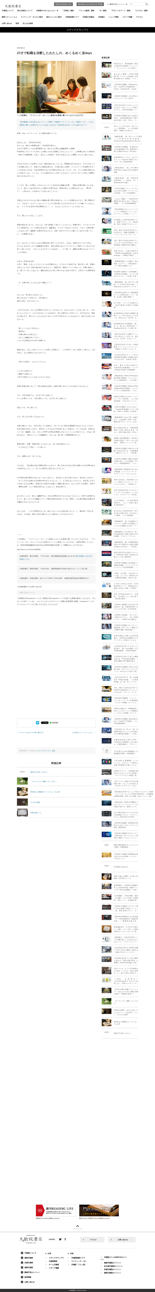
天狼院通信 (53, 1261)
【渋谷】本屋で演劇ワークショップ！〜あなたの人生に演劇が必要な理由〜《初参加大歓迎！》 (126, 991)
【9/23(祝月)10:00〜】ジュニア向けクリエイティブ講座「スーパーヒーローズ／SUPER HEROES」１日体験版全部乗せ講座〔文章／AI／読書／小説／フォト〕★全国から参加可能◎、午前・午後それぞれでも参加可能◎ (133, 794)
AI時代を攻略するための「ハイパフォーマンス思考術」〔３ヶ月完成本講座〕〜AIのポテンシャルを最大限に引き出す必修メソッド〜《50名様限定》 (126, 399)
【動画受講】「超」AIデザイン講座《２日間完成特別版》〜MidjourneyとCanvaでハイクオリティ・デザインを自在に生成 (126, 284)
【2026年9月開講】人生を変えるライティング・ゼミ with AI (126, 97)
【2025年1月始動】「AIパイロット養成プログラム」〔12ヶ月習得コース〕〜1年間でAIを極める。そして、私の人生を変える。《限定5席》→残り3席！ (126, 617)
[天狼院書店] (13, 5)
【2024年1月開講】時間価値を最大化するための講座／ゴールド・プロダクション (126, 856)
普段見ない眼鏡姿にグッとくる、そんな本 (45, 792)
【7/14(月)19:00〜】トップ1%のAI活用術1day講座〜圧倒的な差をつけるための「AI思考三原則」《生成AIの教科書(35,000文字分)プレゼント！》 (126, 357)
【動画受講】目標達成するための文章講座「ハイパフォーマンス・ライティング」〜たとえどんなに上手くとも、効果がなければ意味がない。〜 (126, 471)
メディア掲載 (127, 17)
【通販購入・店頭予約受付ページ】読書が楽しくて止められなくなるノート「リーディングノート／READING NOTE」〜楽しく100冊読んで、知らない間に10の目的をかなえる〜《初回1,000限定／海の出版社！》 (126, 939)
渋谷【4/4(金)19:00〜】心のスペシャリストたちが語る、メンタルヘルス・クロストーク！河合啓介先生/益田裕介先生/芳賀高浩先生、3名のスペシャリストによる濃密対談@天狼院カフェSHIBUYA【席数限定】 (126, 492)
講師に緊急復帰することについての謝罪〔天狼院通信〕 (126, 846)
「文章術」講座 (68, 10)
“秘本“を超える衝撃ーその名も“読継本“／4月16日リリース (126, 877)
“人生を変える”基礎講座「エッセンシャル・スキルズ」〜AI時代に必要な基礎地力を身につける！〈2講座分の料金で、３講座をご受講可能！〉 (126, 763)
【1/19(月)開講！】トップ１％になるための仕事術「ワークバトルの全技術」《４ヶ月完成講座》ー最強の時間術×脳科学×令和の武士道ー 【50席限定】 (126, 191)
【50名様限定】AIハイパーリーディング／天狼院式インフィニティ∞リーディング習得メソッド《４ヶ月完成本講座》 (126, 211)
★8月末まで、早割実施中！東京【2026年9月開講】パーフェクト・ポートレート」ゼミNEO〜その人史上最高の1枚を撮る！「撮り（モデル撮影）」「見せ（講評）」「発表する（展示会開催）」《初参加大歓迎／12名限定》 (126, 66)
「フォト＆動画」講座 (85, 10)
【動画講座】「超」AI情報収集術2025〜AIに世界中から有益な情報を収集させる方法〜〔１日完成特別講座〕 (126, 544)
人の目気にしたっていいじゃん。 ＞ (84, 732)
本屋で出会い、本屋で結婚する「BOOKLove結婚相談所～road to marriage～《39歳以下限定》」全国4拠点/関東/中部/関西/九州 (126, 253)
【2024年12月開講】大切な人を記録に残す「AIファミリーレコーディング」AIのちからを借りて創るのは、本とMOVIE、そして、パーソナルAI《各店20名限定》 (126, 669)
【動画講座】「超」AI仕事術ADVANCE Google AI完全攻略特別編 (126, 170)
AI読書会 (101, 17)
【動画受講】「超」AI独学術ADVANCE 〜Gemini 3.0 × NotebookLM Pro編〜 (126, 180)
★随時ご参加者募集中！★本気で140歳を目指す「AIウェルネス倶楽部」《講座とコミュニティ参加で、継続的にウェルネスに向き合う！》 (126, 440)
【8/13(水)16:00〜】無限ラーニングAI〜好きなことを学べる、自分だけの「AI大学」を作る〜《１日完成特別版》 (126, 336)
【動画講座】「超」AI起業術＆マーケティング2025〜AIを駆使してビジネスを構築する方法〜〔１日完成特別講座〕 (126, 523)
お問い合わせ (7, 23)
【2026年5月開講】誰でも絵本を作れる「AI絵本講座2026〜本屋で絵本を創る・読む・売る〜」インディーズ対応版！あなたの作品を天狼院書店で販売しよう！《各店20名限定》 (126, 118)
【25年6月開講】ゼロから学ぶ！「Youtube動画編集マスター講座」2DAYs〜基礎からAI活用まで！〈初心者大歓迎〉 (126, 409)
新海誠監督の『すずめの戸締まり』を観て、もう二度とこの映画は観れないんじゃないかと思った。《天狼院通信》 (126, 929)
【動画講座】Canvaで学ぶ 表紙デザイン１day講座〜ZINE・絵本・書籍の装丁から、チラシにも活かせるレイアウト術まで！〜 (126, 419)
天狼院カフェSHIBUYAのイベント (113, 1258)
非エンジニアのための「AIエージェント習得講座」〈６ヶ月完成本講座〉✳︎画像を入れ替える (126, 128)
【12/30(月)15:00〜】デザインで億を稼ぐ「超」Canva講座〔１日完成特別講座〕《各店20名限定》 (126, 648)
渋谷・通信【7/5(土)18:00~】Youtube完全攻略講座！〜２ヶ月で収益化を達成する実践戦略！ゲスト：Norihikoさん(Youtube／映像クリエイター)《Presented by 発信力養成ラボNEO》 (126, 367)
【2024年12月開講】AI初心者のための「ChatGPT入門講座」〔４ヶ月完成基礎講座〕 (126, 721)
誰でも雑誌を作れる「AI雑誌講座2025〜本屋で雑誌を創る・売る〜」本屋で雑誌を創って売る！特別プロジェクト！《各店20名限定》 (126, 430)
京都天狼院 (28, 1263)
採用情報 (27, 1277)
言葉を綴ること (35, 813)
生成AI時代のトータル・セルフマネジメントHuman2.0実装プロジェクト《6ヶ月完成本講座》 (126, 159)
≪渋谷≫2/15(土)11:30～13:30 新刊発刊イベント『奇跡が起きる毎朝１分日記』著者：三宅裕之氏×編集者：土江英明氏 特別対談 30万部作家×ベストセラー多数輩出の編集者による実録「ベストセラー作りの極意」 (126, 586)
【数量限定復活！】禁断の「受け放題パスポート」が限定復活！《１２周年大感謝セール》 (126, 263)
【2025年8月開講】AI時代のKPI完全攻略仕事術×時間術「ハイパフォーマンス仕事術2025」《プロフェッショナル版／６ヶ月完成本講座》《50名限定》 (126, 388)
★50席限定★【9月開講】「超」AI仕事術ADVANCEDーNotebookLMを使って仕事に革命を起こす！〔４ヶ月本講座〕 (126, 326)
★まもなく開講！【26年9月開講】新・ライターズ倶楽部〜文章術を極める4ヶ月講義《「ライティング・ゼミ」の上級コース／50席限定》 (126, 76)
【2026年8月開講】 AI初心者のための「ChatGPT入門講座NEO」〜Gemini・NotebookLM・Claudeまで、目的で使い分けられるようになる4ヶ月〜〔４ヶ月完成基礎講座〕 (126, 87)
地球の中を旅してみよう (39, 772)
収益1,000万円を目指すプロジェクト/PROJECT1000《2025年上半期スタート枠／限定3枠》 (126, 555)
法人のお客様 (28, 23)
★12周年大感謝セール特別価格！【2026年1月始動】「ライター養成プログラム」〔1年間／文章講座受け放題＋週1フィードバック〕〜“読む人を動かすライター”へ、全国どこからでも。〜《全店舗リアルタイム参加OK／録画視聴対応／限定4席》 (126, 274)
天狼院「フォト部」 (79, 1265)
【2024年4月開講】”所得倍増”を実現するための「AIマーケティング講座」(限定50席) (126, 825)
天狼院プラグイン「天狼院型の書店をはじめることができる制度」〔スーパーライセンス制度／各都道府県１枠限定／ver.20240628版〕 (126, 773)
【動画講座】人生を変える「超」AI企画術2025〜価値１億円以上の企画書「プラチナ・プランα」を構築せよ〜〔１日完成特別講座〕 (126, 534)
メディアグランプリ (44, 751)
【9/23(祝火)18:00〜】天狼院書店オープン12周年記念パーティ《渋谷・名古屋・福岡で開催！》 (126, 295)
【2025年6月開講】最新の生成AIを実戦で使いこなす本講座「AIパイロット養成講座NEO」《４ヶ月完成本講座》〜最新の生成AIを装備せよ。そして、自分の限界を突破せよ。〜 (126, 461)
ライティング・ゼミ (79, 1261)
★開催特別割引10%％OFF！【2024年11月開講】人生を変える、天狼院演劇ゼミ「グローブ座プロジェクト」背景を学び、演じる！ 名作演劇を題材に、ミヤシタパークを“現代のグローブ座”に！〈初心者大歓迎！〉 (126, 742)
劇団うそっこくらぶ (9, 17)
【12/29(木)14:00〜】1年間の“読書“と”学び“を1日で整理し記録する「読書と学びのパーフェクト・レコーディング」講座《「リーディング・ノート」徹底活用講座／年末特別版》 (126, 950)
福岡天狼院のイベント (112, 1273)
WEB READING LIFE (63, 4)
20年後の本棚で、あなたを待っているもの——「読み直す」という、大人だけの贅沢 (126, 1012)
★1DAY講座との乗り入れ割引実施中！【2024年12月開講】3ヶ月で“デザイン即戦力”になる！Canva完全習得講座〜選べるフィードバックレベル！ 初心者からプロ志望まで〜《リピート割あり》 (126, 638)
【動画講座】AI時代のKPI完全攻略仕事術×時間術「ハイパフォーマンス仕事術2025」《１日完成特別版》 (126, 378)
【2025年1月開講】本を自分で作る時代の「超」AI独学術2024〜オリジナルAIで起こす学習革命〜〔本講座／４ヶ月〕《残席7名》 (126, 607)
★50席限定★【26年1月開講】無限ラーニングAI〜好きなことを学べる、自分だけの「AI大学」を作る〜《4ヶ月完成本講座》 (126, 315)
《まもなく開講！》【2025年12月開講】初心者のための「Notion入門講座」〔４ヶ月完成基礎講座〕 (126, 201)
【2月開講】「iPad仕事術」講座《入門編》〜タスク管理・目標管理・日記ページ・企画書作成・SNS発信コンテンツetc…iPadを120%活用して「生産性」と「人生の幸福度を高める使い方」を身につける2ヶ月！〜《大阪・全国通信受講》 (126, 898)
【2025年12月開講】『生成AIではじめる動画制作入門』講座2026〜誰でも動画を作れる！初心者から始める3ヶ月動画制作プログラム (126, 149)
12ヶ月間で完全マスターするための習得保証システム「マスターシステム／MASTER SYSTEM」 (126, 815)
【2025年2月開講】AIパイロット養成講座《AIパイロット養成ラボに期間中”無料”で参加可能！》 (126, 627)
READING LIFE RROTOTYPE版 (90, 4)
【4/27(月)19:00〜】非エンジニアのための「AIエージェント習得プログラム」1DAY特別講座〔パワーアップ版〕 (126, 107)
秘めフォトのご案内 (54, 17)
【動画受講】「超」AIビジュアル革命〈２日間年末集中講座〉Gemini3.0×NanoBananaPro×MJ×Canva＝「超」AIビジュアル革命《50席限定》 (128, 139)
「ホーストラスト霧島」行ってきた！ (43, 781)
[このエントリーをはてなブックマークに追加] (37, 723)
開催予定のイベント (117, 4)
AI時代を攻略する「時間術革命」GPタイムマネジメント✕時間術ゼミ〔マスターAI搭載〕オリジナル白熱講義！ (126, 711)
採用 (17, 23)
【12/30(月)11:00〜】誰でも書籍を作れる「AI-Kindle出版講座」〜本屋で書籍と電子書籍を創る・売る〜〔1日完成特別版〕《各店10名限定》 (126, 659)
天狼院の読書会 (88, 17)
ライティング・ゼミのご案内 (32, 17)
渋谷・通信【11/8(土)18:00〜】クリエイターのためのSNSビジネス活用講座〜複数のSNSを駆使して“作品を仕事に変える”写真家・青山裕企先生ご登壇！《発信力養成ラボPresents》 (126, 243)
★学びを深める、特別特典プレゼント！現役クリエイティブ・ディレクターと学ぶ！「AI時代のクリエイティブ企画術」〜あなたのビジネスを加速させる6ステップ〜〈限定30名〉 (126, 482)
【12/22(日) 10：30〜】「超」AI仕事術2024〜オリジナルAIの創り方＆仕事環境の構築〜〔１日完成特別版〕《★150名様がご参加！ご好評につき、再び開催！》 (126, 731)
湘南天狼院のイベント (112, 1263)
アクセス (139, 17)
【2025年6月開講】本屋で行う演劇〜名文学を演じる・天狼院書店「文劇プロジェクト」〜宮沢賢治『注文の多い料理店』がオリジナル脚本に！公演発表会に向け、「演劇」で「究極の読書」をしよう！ (126, 451)
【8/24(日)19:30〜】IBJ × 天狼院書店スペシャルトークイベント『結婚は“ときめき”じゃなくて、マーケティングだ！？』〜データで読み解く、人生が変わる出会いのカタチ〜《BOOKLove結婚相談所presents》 (126, 347)
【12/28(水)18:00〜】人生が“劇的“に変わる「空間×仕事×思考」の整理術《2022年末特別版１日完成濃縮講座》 (126, 960)
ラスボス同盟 (35, 802)
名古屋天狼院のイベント (113, 1266)
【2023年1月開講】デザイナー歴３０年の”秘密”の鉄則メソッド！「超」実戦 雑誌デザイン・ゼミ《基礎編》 (126, 908)
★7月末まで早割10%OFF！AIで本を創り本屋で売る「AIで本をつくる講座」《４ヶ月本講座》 (126, 513)
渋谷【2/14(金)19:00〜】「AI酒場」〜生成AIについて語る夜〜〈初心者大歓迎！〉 (126, 596)
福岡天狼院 (28, 1267)
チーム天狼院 (54, 1265)
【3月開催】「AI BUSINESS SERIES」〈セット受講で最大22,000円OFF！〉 (126, 503)
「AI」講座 (102, 10)
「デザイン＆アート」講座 (120, 10)
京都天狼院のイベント (112, 1269)
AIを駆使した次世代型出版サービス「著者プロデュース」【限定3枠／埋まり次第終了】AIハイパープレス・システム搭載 (126, 222)
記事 (53, 751)
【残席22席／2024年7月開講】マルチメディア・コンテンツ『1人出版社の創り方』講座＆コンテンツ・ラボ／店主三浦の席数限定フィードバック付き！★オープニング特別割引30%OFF (126, 804)
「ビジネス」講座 (141, 10)
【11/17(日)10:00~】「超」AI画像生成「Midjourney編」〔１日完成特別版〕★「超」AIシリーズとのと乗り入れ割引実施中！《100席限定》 (126, 679)
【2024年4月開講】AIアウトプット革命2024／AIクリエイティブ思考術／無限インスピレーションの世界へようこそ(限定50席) (126, 835)
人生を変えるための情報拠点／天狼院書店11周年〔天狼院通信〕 (126, 752)
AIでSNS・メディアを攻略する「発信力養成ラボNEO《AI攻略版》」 (126, 305)
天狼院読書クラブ (72, 17)
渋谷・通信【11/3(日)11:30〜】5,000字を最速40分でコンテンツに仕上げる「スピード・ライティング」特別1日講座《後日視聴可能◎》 (126, 690)
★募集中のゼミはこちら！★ (47, 10)
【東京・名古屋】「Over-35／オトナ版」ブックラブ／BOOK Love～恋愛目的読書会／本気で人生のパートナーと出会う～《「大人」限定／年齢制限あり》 (126, 575)
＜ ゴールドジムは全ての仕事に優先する (30, 732)
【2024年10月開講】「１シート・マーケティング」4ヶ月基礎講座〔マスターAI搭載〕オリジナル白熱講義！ (126, 700)
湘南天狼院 (28, 1258)
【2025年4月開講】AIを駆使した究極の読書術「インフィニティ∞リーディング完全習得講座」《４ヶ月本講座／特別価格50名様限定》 (126, 565)
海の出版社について (25, 10)
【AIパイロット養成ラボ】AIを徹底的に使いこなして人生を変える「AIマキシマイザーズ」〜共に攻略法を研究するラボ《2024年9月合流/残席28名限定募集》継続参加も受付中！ (126, 783)
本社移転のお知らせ (121, 867)
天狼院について (8, 10)
